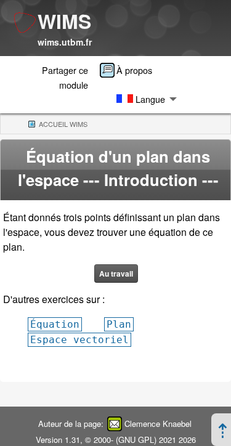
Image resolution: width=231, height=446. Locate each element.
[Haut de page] (222, 434)
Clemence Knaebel (158, 423)
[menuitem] (130, 70)
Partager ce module (65, 77)
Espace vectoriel (79, 340)
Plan (119, 324)
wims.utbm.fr (65, 42)
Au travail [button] (116, 273)
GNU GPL (136, 439)
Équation (54, 324)
